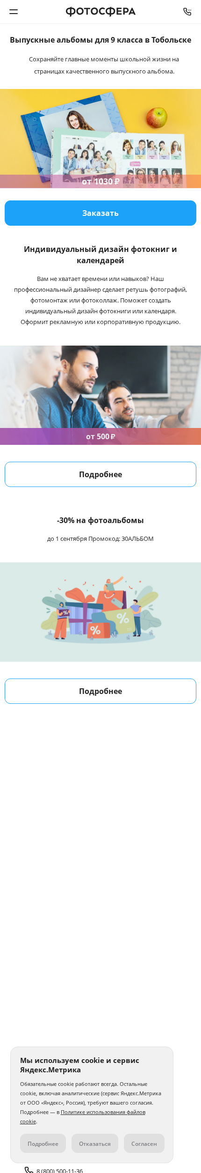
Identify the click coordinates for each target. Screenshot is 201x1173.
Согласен (144, 1144)
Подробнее (100, 474)
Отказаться (95, 1144)
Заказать (100, 213)
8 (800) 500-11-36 (187, 11)
